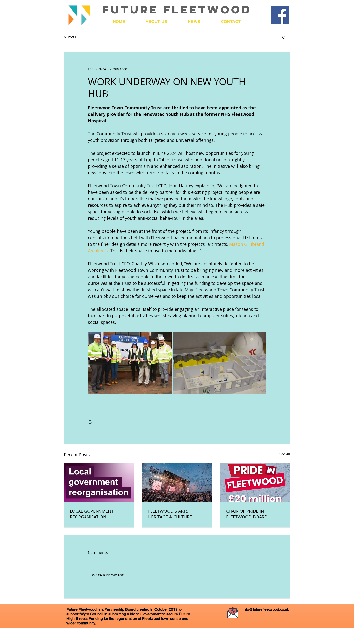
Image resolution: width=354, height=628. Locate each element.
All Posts (70, 37)
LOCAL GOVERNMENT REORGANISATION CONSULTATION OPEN (92, 514)
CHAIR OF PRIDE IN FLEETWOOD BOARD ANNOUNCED (247, 514)
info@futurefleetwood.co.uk (266, 609)
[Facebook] (280, 15)
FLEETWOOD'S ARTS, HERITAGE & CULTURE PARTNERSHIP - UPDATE (172, 514)
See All (284, 454)
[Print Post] (90, 422)
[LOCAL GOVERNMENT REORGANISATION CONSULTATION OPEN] (99, 482)
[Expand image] (130, 363)
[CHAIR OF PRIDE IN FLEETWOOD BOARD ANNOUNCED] (255, 482)
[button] (284, 37)
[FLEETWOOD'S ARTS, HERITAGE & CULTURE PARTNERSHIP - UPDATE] (177, 482)
